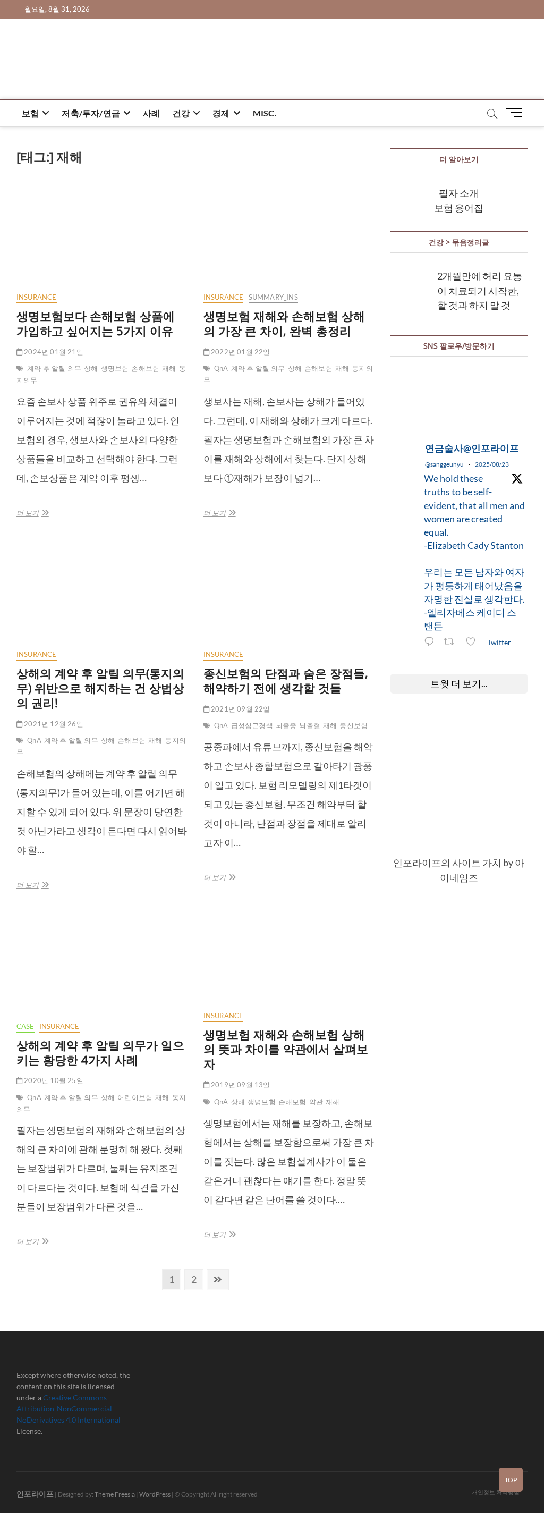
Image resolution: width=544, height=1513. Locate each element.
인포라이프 (35, 1493)
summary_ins (273, 297)
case (25, 1026)
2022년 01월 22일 (239, 352)
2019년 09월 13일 (239, 1084)
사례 (151, 113)
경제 (221, 113)
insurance (36, 297)
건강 (181, 113)
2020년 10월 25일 (52, 1080)
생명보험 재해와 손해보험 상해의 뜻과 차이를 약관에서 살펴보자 (285, 1049)
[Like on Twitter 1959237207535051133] (473, 642)
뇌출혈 (309, 725)
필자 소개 (459, 193)
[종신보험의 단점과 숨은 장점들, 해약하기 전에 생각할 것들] (289, 591)
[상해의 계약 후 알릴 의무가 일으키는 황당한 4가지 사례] (102, 963)
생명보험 (115, 368)
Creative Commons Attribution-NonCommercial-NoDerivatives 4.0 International (68, 1408)
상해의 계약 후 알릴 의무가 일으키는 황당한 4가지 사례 (100, 1052)
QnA (221, 368)
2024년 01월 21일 (52, 352)
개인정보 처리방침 (496, 1492)
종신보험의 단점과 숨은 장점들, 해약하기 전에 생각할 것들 (285, 680)
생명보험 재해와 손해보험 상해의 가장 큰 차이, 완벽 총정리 (284, 323)
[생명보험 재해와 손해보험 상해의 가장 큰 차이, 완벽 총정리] (289, 234)
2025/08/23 (492, 464)
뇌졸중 (286, 725)
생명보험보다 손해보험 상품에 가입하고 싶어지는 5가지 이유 (95, 323)
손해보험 (145, 368)
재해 (169, 368)
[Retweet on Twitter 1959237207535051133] (452, 642)
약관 (316, 1101)
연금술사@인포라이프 (472, 448)
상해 (91, 368)
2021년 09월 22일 (239, 709)
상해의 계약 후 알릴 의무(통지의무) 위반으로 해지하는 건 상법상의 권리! (100, 688)
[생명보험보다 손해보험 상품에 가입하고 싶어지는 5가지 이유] (102, 234)
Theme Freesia (115, 1494)
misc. (265, 113)
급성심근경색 (252, 725)
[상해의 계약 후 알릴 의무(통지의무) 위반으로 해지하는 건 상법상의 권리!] (102, 591)
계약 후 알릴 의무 (54, 368)
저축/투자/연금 (91, 113)
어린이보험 (134, 1097)
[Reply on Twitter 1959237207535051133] (431, 642)
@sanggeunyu (444, 464)
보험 (30, 113)
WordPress (155, 1494)
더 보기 (30, 515)
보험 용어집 (458, 208)
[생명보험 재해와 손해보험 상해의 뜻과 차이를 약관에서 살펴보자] (289, 957)
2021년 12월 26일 (52, 724)
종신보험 (353, 725)
